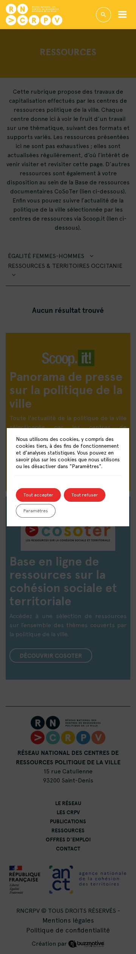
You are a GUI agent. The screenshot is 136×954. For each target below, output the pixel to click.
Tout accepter (38, 495)
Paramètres (35, 510)
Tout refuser (84, 495)
